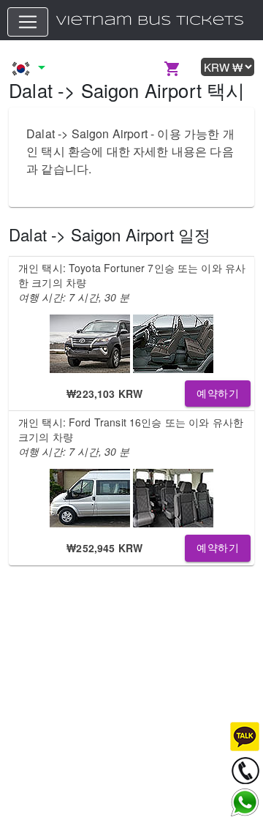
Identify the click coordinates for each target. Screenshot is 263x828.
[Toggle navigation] (27, 22)
